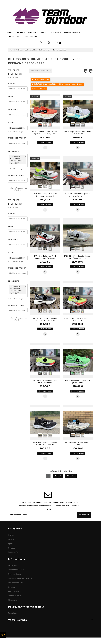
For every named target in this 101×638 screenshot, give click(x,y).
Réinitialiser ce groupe (16, 132)
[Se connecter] (49, 42)
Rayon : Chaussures (41, 80)
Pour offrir (14, 37)
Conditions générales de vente (20, 578)
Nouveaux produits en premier (41, 70)
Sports (43, 32)
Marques (55, 32)
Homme (20, 32)
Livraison (11, 587)
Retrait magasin (14, 591)
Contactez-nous (14, 596)
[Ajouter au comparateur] (45, 147)
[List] (91, 71)
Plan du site (12, 600)
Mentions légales (14, 574)
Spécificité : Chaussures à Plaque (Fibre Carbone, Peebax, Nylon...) (58, 84)
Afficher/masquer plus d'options (18, 189)
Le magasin (12, 565)
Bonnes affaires (71, 32)
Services (32, 32)
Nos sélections (31, 37)
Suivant (70, 475)
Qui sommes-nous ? (16, 570)
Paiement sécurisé (15, 583)
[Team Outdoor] (50, 16)
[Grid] (86, 71)
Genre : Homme (39, 88)
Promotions (12, 613)
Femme (10, 32)
